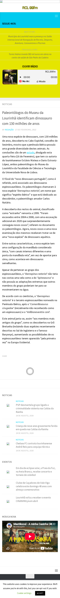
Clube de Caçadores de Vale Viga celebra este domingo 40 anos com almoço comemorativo (34, 486)
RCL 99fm (30, 7)
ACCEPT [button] (40, 593)
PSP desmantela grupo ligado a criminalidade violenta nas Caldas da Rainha (35, 408)
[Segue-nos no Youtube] (51, 24)
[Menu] (56, 16)
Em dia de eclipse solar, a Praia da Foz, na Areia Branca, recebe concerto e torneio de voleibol (35, 471)
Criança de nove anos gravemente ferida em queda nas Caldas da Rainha (36, 427)
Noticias (7, 104)
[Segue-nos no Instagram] (46, 24)
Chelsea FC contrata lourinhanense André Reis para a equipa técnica (34, 445)
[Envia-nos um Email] (56, 24)
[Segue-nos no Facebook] (42, 24)
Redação (9, 129)
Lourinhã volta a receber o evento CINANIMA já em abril (33, 499)
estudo (31, 152)
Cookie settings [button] (24, 593)
